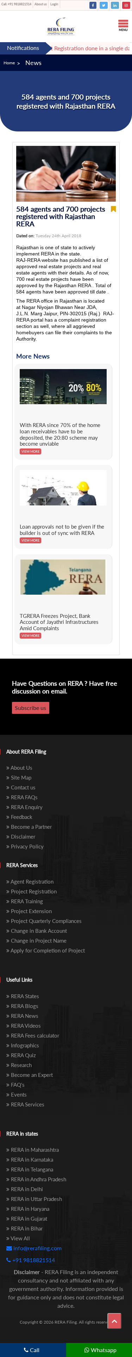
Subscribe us (30, 707)
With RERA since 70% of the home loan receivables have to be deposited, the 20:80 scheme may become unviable (60, 434)
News (33, 62)
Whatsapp (103, 1349)
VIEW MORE (30, 451)
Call (34, 1349)
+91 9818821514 (16, 4)
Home (9, 62)
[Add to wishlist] (113, 216)
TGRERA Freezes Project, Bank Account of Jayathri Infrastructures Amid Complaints (59, 622)
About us (40, 4)
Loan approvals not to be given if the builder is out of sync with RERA (62, 529)
